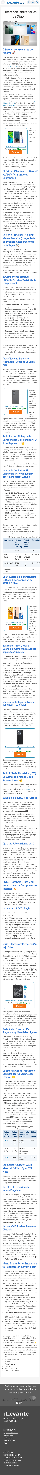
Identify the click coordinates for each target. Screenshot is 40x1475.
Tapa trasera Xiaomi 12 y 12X (15, 406)
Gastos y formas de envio (13, 1457)
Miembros (33, 2)
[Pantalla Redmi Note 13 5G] (16, 613)
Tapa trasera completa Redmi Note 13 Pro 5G (20, 748)
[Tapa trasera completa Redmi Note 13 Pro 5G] (20, 737)
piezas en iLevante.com (11, 66)
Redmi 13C (29, 789)
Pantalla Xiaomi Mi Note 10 (16, 147)
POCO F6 (33, 922)
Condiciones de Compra (12, 1460)
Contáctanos (8, 1438)
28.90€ (16, 152)
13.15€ (16, 412)
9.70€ (21, 754)
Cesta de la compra (37, 2)
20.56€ (16, 628)
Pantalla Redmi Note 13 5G (16, 622)
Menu (3, 2)
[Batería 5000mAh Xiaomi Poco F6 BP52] (19, 991)
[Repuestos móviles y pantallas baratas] (15, 3)
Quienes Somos (9, 1440)
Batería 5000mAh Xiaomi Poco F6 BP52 (19, 1001)
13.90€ (20, 1006)
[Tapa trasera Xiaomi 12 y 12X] (16, 397)
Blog (5, 1443)
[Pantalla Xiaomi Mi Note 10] (16, 137)
